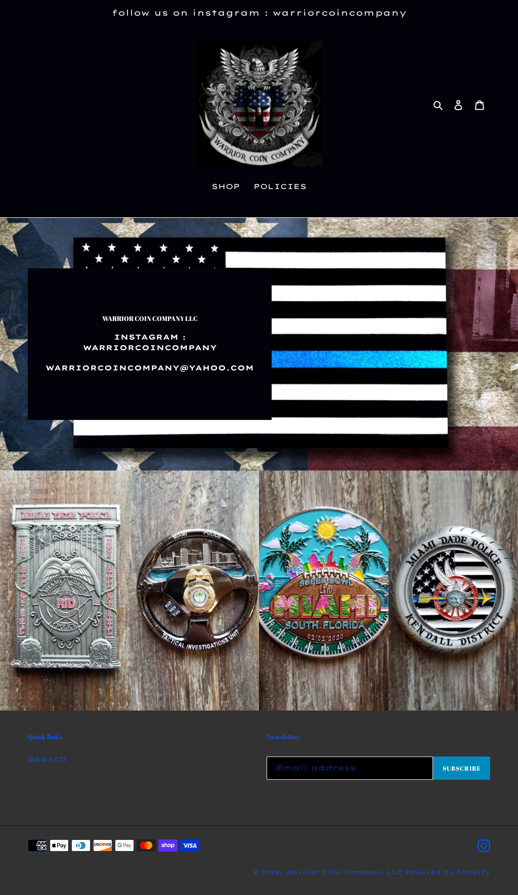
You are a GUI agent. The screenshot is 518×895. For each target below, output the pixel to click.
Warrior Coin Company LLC (345, 872)
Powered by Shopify (447, 872)
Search (47, 759)
